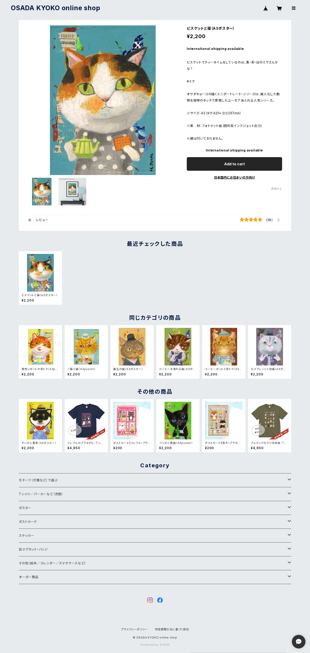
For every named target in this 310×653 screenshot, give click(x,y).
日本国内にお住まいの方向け (234, 177)
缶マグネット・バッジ (33, 549)
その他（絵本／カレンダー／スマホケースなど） (52, 563)
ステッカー (26, 535)
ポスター (25, 508)
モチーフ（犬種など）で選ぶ (38, 480)
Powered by (150, 644)
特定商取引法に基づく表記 (172, 629)
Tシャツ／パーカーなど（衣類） (41, 494)
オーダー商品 (29, 577)
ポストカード (28, 522)
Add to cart (234, 164)
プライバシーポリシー (134, 629)
